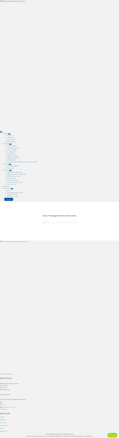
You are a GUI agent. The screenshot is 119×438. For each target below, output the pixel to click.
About (1, 428)
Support (2, 417)
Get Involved (3, 425)
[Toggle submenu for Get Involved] (12, 188)
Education (3, 420)
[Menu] (1, 132)
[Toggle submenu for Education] (10, 144)
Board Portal (3, 431)
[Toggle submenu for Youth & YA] (10, 170)
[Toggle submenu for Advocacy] (10, 164)
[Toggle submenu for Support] (9, 134)
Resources (3, 422)
